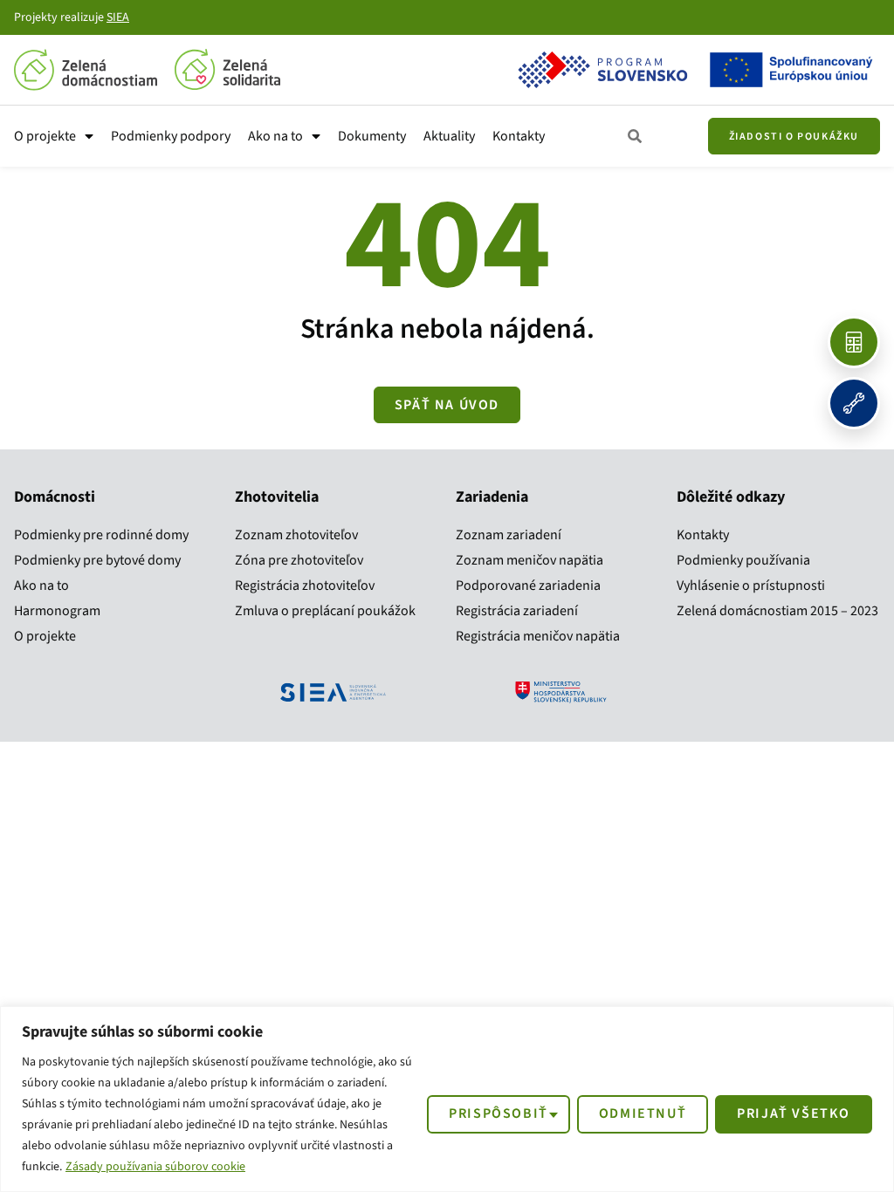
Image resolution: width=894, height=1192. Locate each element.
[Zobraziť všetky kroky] (635, 137)
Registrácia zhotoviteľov (305, 585)
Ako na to (275, 136)
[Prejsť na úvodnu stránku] (85, 69)
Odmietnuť (642, 1113)
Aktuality (449, 136)
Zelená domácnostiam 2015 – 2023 (777, 610)
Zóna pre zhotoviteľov (299, 560)
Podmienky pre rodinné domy (101, 535)
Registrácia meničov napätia (538, 636)
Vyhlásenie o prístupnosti (751, 585)
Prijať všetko (793, 1113)
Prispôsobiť (498, 1113)
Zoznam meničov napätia (529, 560)
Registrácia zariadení (517, 610)
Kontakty (518, 136)
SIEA (118, 17)
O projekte (45, 136)
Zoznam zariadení (508, 535)
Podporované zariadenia (528, 585)
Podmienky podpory (170, 136)
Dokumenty (372, 136)
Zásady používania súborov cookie (155, 1166)
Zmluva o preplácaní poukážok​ (325, 610)
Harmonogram (57, 610)
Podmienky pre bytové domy (97, 560)
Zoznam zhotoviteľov (296, 535)
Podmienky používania (743, 560)
